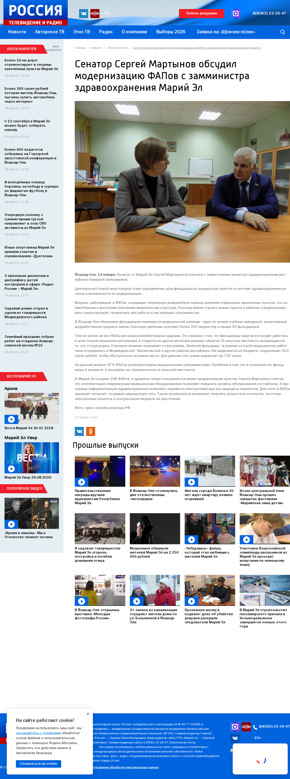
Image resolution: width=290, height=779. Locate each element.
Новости (97, 48)
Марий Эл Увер (21, 437)
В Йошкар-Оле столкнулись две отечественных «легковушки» (154, 495)
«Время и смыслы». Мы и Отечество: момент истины (29, 535)
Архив (11, 388)
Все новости (52, 48)
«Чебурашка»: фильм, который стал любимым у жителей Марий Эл (207, 552)
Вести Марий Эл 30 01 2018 (29, 428)
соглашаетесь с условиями (38, 733)
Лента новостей (117, 48)
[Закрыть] (88, 714)
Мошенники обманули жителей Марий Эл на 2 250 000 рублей (154, 552)
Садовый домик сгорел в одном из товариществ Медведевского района (26, 313)
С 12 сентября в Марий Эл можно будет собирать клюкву (27, 126)
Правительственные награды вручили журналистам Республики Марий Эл (97, 497)
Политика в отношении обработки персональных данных (117, 767)
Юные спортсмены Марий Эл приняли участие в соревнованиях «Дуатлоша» (29, 252)
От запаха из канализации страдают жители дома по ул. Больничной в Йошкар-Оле (153, 616)
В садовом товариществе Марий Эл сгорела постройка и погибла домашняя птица (98, 554)
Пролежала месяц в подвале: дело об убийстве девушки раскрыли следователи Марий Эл (209, 616)
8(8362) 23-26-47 (269, 13)
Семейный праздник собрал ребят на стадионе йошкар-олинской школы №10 (29, 341)
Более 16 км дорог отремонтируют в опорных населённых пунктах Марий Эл (31, 65)
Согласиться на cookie (38, 763)
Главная (80, 48)
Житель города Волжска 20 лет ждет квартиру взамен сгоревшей (209, 495)
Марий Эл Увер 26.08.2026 (28, 477)
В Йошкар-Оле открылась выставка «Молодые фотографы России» (97, 614)
